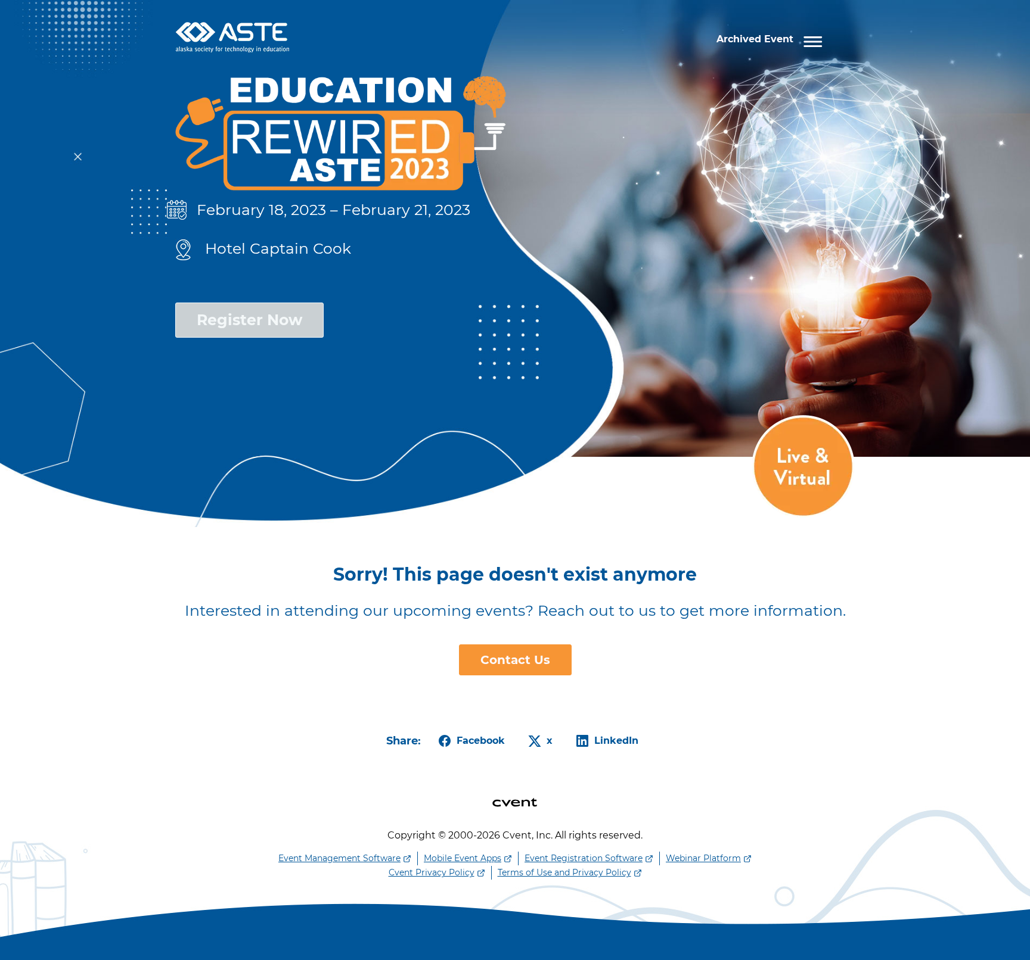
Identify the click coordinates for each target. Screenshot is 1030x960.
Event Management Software (339, 858)
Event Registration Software (584, 858)
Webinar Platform (703, 858)
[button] (772, 40)
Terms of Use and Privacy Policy (564, 872)
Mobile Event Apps (462, 858)
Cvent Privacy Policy (431, 872)
